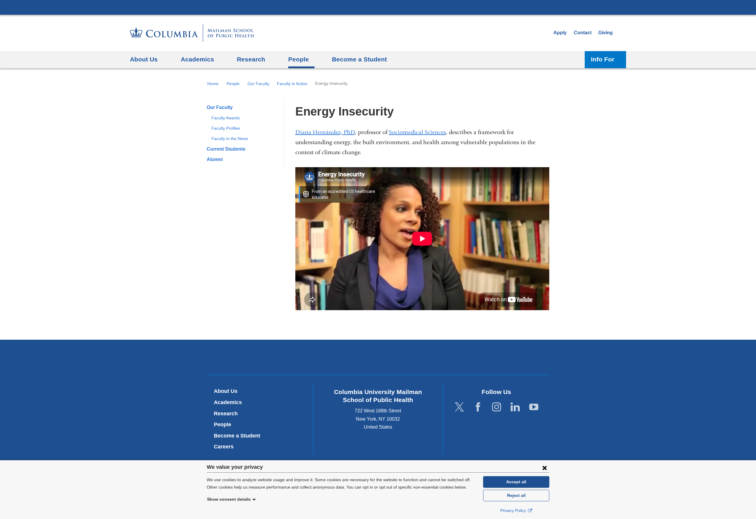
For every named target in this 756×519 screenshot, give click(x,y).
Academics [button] (197, 59)
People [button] (298, 59)
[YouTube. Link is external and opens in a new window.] (534, 407)
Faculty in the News (229, 138)
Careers (224, 447)
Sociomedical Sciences (417, 132)
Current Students (226, 149)
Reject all (516, 495)
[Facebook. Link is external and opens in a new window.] (478, 407)
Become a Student (237, 436)
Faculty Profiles (225, 128)
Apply (560, 32)
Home (213, 83)
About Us (225, 391)
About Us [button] (144, 59)
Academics (228, 402)
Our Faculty (258, 83)
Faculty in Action (292, 83)
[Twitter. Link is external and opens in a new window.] (459, 407)
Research (226, 413)
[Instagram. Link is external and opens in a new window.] (496, 407)
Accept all (516, 481)
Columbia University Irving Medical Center (378, 7)
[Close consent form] (544, 467)
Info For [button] (602, 59)
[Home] (192, 33)
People (233, 83)
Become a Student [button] (359, 59)
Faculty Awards (225, 117)
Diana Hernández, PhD (325, 132)
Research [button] (251, 59)
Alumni (215, 159)
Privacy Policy (513, 510)
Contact (583, 32)
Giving (605, 32)
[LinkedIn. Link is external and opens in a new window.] (515, 407)
